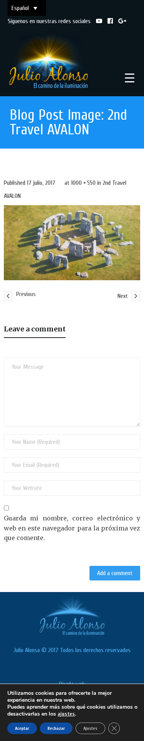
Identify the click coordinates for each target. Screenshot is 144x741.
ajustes (66, 714)
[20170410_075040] (72, 242)
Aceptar (22, 728)
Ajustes (90, 728)
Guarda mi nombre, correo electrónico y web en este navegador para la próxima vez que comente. (72, 528)
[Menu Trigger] (129, 78)
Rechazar (56, 728)
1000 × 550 (83, 182)
